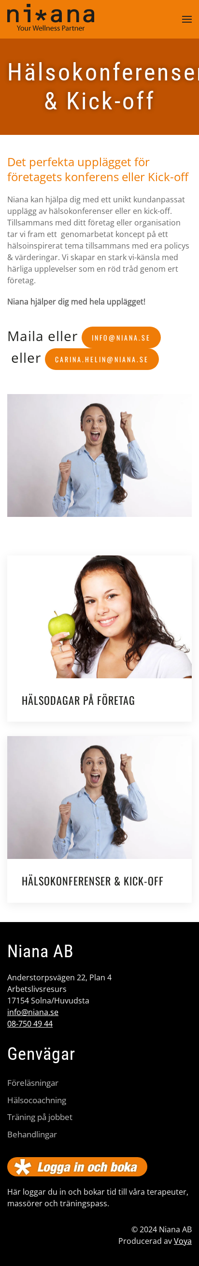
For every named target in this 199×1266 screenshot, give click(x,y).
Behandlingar (32, 1134)
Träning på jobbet (39, 1116)
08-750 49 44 (30, 1023)
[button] (187, 19)
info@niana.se (121, 337)
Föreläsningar (32, 1082)
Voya (183, 1241)
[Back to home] (50, 19)
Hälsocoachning (36, 1100)
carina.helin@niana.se (102, 359)
